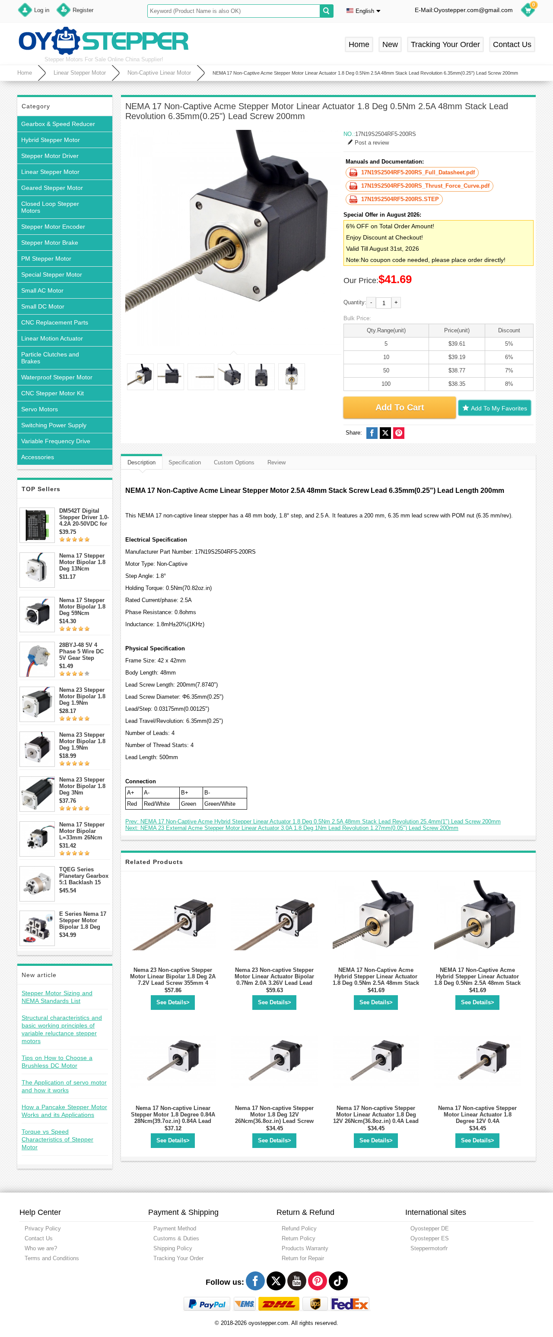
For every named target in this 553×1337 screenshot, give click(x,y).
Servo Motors (39, 409)
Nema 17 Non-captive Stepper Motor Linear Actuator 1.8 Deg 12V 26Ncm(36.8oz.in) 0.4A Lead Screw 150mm (376, 1118)
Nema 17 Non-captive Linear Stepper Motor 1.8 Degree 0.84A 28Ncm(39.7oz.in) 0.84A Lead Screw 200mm (173, 1118)
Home (359, 44)
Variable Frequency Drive (55, 441)
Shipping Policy (172, 1248)
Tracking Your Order (445, 44)
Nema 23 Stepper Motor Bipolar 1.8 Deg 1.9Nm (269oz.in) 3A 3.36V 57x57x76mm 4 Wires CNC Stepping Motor (84, 741)
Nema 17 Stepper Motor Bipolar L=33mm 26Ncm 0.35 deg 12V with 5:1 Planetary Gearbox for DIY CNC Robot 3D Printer (82, 831)
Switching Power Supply (53, 425)
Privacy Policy (43, 1228)
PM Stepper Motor (46, 258)
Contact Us (512, 44)
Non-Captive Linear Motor (159, 72)
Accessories (37, 457)
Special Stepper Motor (51, 274)
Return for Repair (303, 1258)
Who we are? (41, 1248)
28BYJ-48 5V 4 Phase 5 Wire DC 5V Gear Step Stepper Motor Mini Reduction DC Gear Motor (84, 651)
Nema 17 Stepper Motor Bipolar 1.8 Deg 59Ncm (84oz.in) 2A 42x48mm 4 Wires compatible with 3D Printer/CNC (82, 606)
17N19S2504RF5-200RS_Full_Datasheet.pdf (418, 172)
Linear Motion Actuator (52, 338)
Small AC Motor (42, 290)
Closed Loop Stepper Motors (50, 207)
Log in (41, 10)
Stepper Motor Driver (50, 155)
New (390, 44)
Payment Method (174, 1228)
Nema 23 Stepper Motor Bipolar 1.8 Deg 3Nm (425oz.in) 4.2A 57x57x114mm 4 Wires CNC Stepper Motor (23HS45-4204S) (84, 786)
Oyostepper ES (429, 1238)
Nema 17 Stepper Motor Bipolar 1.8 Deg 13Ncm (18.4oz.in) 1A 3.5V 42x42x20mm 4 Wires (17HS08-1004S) (84, 562)
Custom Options (234, 462)
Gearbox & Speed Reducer (58, 123)
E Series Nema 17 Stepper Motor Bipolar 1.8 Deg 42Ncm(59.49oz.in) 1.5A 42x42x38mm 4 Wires (83, 920)
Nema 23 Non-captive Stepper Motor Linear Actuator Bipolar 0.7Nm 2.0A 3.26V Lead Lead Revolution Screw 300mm (274, 980)
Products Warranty (305, 1248)
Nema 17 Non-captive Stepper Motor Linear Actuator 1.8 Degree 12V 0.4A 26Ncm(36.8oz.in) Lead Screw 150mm (477, 1121)
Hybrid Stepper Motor (50, 139)
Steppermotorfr (429, 1248)
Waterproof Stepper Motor (56, 377)
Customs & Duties (176, 1238)
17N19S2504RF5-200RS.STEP (400, 199)
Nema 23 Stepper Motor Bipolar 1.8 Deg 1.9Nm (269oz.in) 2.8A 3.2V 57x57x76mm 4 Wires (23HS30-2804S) (83, 696)
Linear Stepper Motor (80, 72)
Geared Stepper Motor (52, 187)
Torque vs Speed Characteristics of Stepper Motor (57, 1139)
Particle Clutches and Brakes (50, 358)
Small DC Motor (42, 306)
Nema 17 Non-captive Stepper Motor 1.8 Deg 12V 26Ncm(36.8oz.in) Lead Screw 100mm (274, 1118)
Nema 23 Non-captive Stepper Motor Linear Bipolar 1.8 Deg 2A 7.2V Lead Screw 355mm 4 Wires (173, 980)
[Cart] (528, 11)
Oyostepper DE (429, 1228)
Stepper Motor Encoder (53, 226)
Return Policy (298, 1238)
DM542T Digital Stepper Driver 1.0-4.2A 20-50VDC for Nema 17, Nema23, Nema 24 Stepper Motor (84, 517)
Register (83, 10)
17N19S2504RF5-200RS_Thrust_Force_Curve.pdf (425, 186)
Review (276, 462)
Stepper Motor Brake (49, 242)
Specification (184, 462)
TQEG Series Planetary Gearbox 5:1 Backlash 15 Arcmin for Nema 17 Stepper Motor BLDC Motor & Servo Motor (83, 876)
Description (141, 462)
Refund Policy (299, 1228)
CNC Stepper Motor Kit (52, 393)
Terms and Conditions (52, 1258)
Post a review (372, 142)
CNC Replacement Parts (54, 322)
